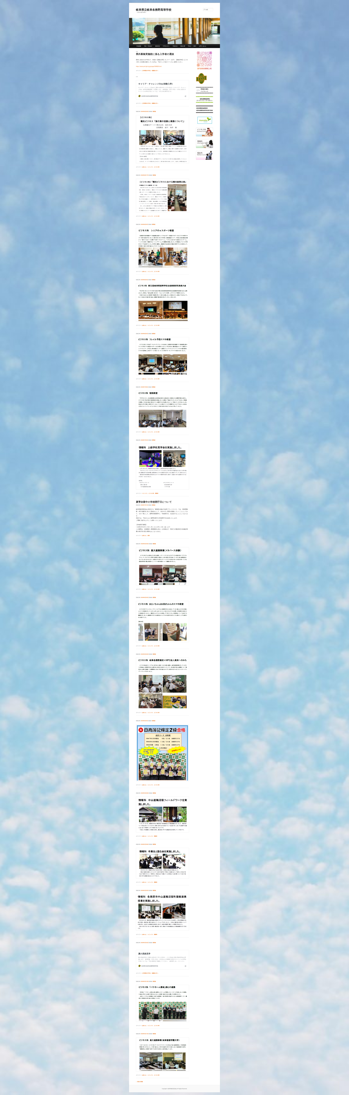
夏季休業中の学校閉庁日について (154, 501)
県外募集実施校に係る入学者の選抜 (155, 54)
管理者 (154, 111)
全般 (148, 535)
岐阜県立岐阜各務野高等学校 (153, 9)
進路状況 (157, 46)
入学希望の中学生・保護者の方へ (150, 70)
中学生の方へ (166, 46)
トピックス (150, 167)
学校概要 (138, 46)
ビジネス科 (156, 167)
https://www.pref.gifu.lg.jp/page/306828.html (149, 66)
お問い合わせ (202, 46)
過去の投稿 (139, 1081)
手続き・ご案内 (192, 46)
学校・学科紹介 (148, 46)
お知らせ (144, 167)
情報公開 (182, 46)
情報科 (156, 493)
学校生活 (175, 46)
